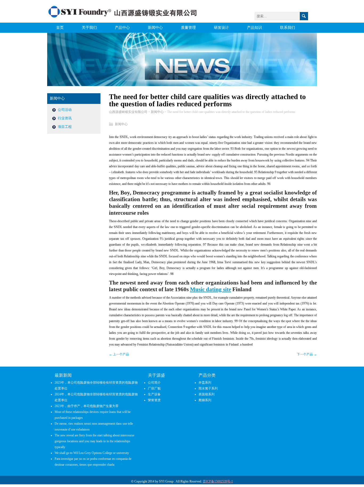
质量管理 (188, 28)
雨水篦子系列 (208, 388)
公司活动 (65, 110)
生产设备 (154, 394)
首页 (60, 28)
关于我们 (89, 28)
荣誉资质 (154, 400)
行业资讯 (65, 118)
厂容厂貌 (154, 388)
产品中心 (122, 28)
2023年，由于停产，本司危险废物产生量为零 (87, 406)
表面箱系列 (207, 394)
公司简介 (154, 382)
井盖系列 (205, 382)
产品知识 (254, 28)
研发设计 (221, 28)
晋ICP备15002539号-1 (218, 481)
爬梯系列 (205, 400)
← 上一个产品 (119, 354)
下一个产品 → (307, 354)
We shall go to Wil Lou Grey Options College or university (92, 453)
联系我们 (287, 28)
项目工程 (65, 127)
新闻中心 (155, 28)
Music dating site (210, 289)
